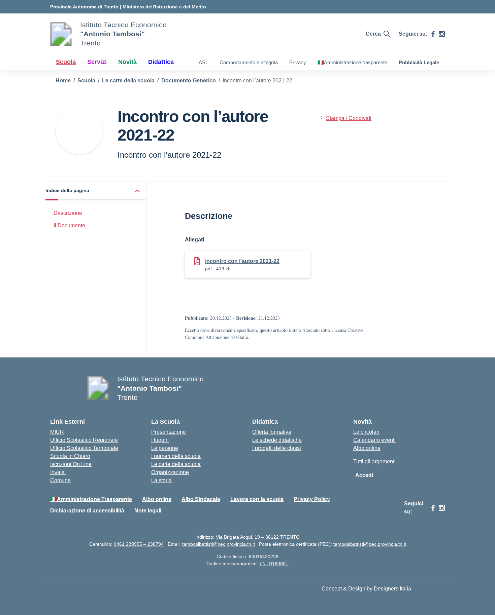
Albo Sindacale (201, 499)
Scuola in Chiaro (70, 456)
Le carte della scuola (176, 464)
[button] (95, 191)
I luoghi (160, 440)
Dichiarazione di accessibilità (87, 510)
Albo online (367, 448)
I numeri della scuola (176, 456)
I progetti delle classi (276, 448)
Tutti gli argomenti (374, 461)
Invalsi (58, 472)
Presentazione (168, 432)
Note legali (147, 510)
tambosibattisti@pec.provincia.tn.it (218, 544)
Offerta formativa (271, 432)
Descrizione (68, 213)
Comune (60, 480)
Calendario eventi (374, 440)
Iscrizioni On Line (71, 464)
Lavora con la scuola (257, 499)
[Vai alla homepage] (61, 34)
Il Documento (69, 225)
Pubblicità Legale (419, 62)
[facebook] (433, 34)
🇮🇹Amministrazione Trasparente (91, 499)
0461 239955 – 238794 (139, 544)
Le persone (164, 448)
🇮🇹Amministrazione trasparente (352, 62)
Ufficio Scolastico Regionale (84, 440)
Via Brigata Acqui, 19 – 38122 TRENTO (258, 537)
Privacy (297, 62)
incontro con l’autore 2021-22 (242, 261)
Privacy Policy (312, 499)
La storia (161, 480)
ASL (203, 62)
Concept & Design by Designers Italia (366, 588)
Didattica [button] (161, 62)
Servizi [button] (97, 62)
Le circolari (366, 432)
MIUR (57, 432)
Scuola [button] (66, 62)
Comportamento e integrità (249, 62)
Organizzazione (170, 472)
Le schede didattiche (277, 440)
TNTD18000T (274, 563)
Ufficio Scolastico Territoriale (84, 448)
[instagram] (442, 34)
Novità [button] (127, 62)
